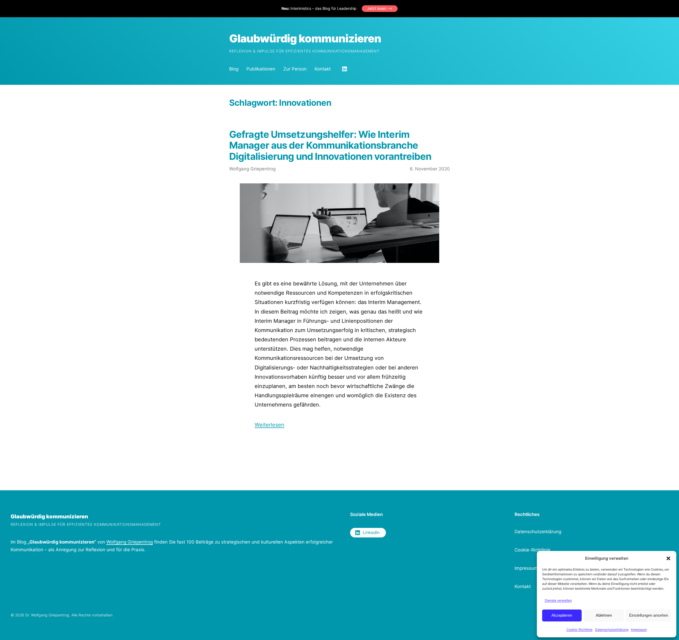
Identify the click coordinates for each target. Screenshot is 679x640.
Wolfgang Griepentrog (129, 542)
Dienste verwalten (558, 600)
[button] (668, 558)
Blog (233, 69)
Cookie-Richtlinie (580, 630)
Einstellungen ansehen (648, 615)
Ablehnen (604, 615)
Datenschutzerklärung (611, 630)
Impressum (639, 630)
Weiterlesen (269, 424)
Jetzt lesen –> (379, 8)
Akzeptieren (561, 615)
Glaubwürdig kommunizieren (305, 38)
